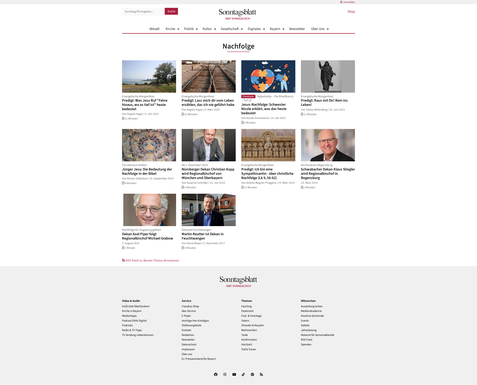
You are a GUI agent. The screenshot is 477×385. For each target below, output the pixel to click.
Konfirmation (249, 340)
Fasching (246, 306)
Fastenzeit (247, 311)
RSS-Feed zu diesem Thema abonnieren (152, 260)
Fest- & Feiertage (251, 316)
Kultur (207, 28)
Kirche (170, 28)
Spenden (306, 344)
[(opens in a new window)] (215, 375)
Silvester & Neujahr (252, 325)
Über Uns (318, 28)
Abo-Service (189, 311)
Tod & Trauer (248, 349)
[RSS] (261, 375)
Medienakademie (311, 311)
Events (305, 321)
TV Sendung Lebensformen (138, 335)
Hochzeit (246, 344)
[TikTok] (243, 375)
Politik (189, 28)
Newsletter (297, 28)
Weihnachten (249, 330)
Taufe (244, 335)
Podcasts (127, 325)
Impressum (188, 349)
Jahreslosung (309, 330)
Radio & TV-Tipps (132, 330)
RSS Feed (306, 340)
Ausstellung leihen (312, 306)
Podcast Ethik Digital (134, 321)
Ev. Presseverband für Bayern (199, 359)
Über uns (187, 354)
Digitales (254, 28)
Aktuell (154, 28)
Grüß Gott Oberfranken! (136, 306)
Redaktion (188, 335)
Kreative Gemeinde (312, 316)
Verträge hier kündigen (195, 321)
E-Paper (186, 316)
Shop (351, 11)
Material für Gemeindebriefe (317, 335)
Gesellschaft (230, 28)
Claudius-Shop (190, 306)
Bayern (275, 28)
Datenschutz (189, 344)
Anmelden (349, 2)
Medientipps (129, 316)
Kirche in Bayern (131, 311)
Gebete (305, 325)
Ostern (245, 321)
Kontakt (186, 330)
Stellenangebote (191, 325)
